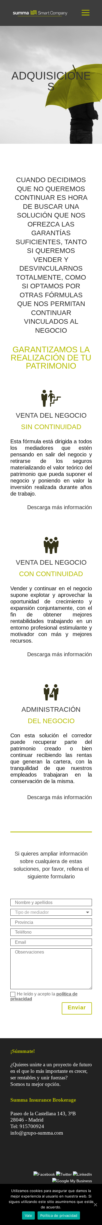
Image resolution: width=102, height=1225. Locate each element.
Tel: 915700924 (27, 1126)
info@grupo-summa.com (36, 1133)
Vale (28, 1215)
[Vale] (95, 1204)
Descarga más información (59, 507)
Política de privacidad (59, 1215)
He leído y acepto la (44, 996)
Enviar (77, 1007)
